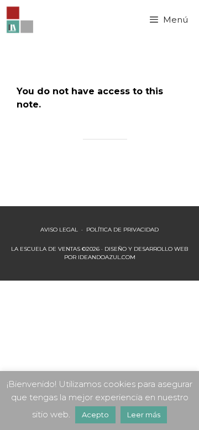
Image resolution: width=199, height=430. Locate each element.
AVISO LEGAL (59, 229)
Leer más (143, 414)
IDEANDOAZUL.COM (106, 257)
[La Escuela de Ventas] (21, 20)
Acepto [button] (95, 414)
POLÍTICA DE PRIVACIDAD (122, 229)
